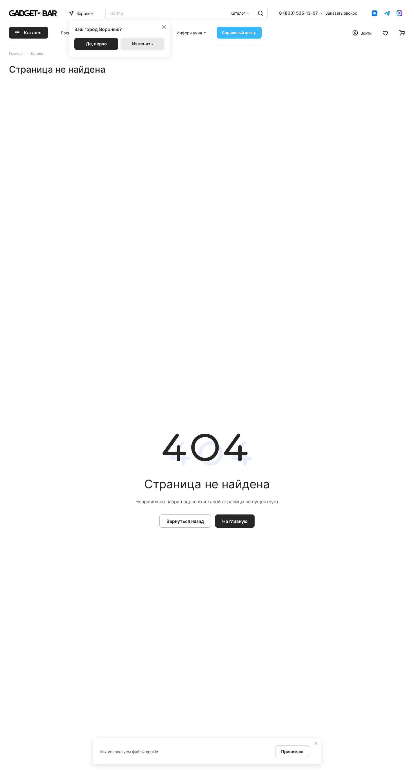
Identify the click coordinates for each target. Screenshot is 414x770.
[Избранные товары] (385, 32)
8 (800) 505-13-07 (298, 13)
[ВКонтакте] (374, 13)
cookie (152, 751)
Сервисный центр (239, 32)
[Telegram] (387, 13)
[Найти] (260, 13)
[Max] (399, 13)
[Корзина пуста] (402, 32)
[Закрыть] (316, 743)
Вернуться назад (185, 521)
